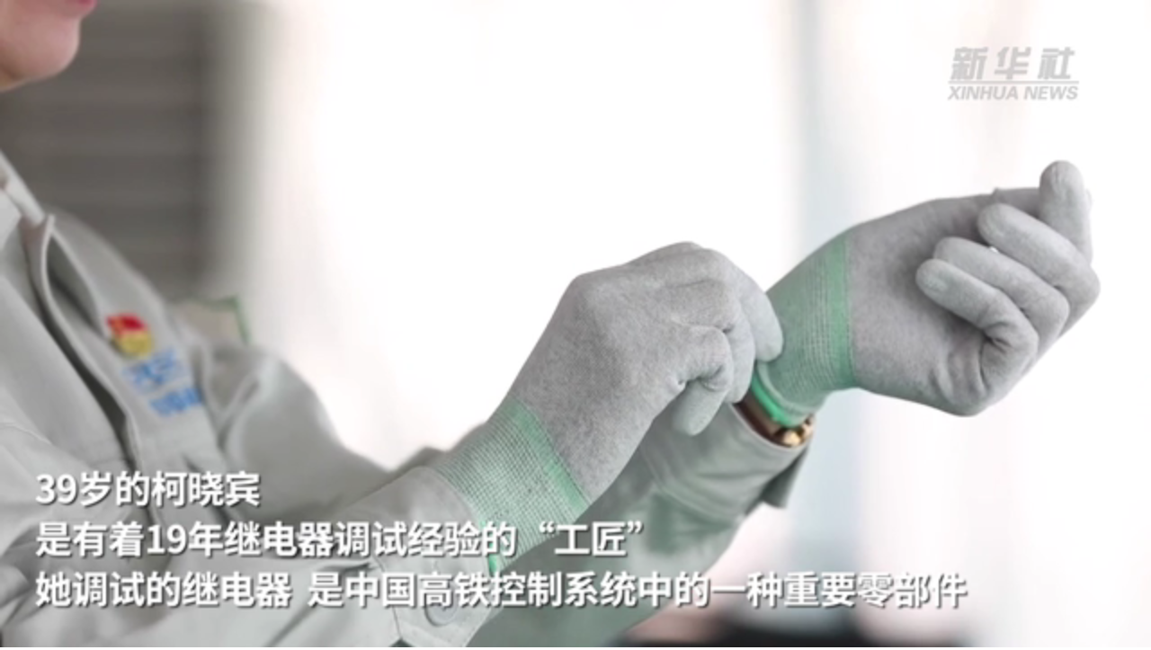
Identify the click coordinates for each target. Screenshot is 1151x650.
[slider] (1088, 631)
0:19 (46, 630)
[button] (14, 632)
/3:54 (71, 630)
